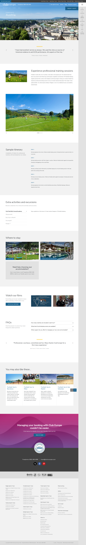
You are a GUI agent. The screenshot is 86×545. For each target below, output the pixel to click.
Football (14, 8)
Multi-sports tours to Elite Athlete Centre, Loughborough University (47, 508)
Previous (71, 390)
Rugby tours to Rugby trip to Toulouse (12, 499)
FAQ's (82, 29)
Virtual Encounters (43, 519)
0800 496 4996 (33, 459)
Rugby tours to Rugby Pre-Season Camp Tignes (13, 489)
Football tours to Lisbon (27, 494)
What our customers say (44, 532)
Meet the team (42, 522)
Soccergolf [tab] (9, 220)
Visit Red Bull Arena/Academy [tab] (14, 211)
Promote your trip (82, 33)
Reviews (82, 9)
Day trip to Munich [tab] (10, 217)
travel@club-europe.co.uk (48, 459)
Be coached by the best (44, 524)
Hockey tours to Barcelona (10, 505)
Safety (61, 4)
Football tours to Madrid (27, 489)
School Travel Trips (62, 1)
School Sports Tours (79, 1)
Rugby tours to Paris (9, 493)
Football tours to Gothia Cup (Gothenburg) (30, 496)
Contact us (60, 505)
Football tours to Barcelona (28, 488)
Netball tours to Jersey (27, 518)
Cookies (55, 542)
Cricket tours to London (27, 508)
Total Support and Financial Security (64, 493)
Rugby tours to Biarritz (10, 492)
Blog (66, 4)
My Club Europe (43, 521)
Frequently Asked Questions (45, 526)
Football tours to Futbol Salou (28, 500)
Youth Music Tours (44, 1)
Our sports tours (55, 4)
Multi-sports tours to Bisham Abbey (46, 512)
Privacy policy (59, 542)
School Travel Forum (61, 494)
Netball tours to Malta (27, 516)
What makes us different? (44, 527)
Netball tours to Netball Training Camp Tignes (30, 515)
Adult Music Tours (53, 1)
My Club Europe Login (5, 1)
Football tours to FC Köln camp (28, 502)
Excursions (82, 21)
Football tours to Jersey (27, 491)
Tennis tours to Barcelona (45, 489)
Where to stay (82, 25)
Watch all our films (13, 304)
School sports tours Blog (62, 488)
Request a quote (72, 4)
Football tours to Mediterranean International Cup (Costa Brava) (28, 498)
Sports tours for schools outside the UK (65, 514)
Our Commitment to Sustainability (46, 534)
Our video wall (43, 531)
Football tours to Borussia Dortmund (30, 503)
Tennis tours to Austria (44, 492)
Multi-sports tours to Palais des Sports (47, 505)
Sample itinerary (82, 17)
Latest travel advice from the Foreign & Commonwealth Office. (64, 500)
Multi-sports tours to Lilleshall (45, 514)
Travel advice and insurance (63, 498)
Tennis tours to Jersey (44, 491)
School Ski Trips (70, 1)
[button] (6, 133)
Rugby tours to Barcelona (10, 490)
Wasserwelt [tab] (9, 214)
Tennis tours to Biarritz (44, 488)
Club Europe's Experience (44, 529)
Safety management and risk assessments (65, 496)
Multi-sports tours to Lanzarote (46, 504)
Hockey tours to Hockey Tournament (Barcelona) (12, 509)
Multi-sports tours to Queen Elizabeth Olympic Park (47, 511)
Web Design (65, 542)
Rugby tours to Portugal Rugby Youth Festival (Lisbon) (12, 498)
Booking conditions (61, 512)
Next (75, 390)
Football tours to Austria (27, 492)
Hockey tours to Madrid (10, 506)
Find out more (39, 435)
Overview (82, 13)
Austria (19, 8)
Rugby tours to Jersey (9, 495)
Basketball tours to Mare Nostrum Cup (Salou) (47, 499)
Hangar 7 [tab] (8, 223)
